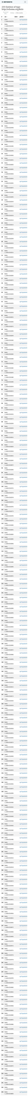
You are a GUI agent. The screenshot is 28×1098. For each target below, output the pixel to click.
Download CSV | (5, 12)
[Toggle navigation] (25, 2)
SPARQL (12, 13)
